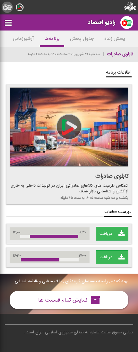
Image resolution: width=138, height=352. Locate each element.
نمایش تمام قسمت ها (63, 299)
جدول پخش (82, 39)
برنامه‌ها (52, 39)
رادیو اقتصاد (102, 22)
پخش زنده (114, 39)
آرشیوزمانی (23, 39)
